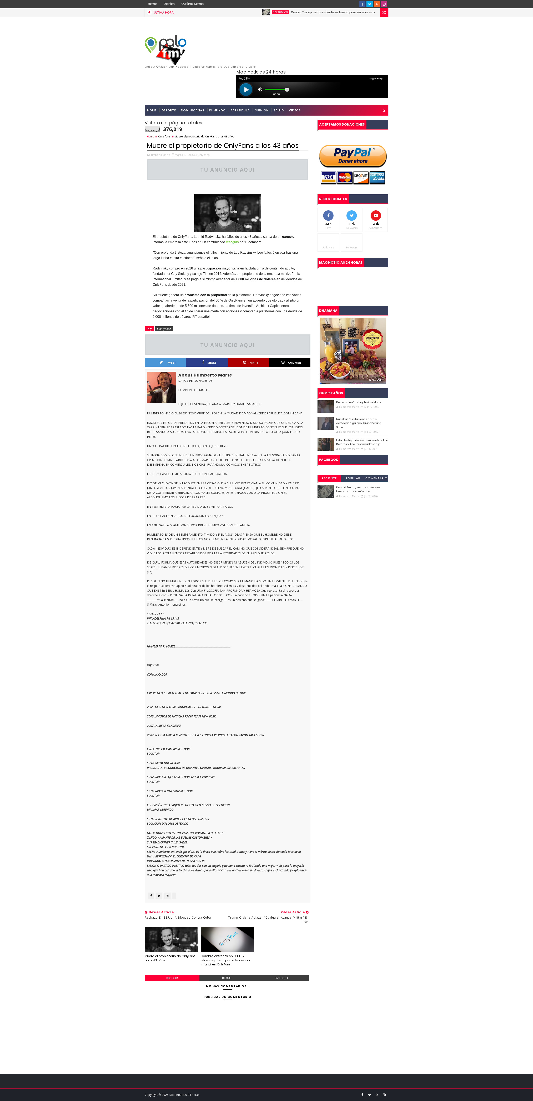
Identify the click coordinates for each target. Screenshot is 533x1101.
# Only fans (164, 329)
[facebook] (362, 4)
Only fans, (203, 155)
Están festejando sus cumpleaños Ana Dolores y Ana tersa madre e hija (362, 442)
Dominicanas (192, 110)
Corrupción (253, 12)
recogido (232, 242)
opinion (262, 110)
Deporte (169, 110)
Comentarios (376, 479)
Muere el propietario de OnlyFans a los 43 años (170, 958)
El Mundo (217, 110)
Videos (295, 110)
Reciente (329, 478)
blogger (172, 978)
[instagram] (384, 4)
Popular (353, 478)
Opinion (169, 4)
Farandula (240, 110)
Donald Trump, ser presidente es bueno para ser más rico (305, 12)
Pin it (253, 362)
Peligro (369, 12)
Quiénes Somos (192, 4)
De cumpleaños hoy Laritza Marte (358, 402)
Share (212, 362)
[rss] (377, 4)
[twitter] (369, 4)
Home (152, 4)
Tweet (171, 362)
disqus (226, 978)
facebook (281, 978)
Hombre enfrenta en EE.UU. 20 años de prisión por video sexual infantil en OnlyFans (225, 960)
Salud (279, 110)
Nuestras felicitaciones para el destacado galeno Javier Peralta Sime (358, 423)
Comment (295, 362)
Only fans (164, 136)
